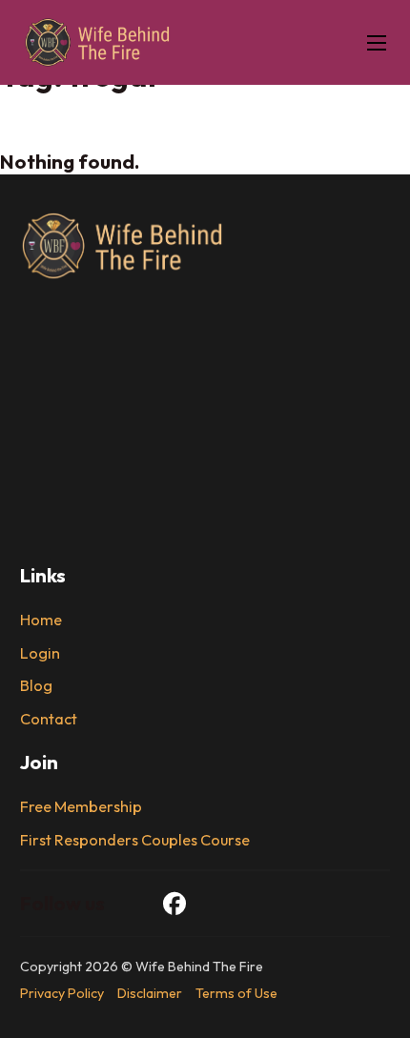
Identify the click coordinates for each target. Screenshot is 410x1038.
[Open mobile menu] (376, 43)
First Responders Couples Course (135, 840)
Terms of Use (236, 993)
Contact (48, 719)
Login (40, 653)
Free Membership (81, 807)
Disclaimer (149, 993)
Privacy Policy (62, 993)
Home (41, 620)
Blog (36, 686)
